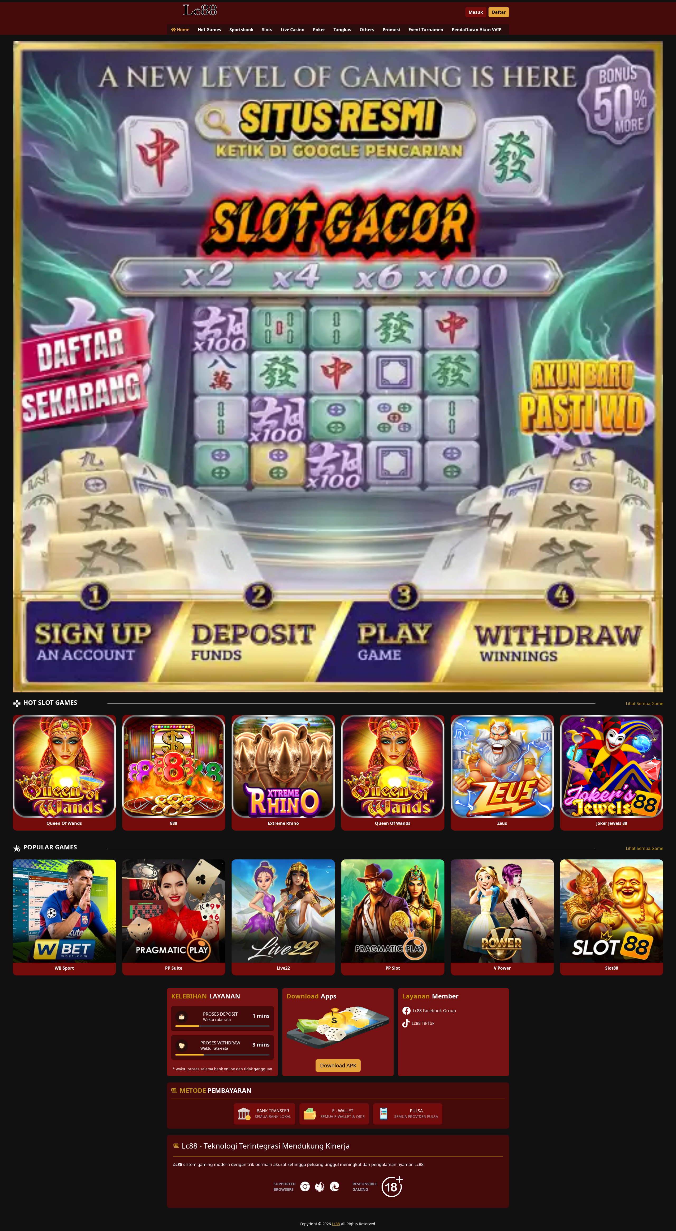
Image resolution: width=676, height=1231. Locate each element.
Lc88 (336, 1223)
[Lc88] (200, 10)
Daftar (499, 12)
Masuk (476, 12)
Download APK (338, 1065)
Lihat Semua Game (644, 703)
